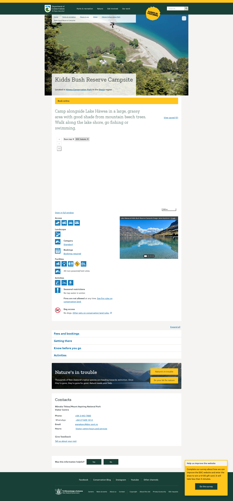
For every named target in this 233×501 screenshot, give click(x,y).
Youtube (135, 479)
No (111, 462)
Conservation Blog (102, 479)
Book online (63, 100)
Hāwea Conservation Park (111, 17)
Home (56, 17)
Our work (126, 8)
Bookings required (72, 253)
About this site (145, 491)
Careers (91, 491)
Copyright (133, 491)
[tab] (145, 256)
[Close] (225, 463)
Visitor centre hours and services (91, 428)
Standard (68, 244)
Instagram (121, 479)
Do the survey (206, 486)
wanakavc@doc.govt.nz (86, 424)
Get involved (112, 8)
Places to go (84, 17)
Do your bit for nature (164, 380)
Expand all (175, 326)
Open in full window (64, 212)
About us (113, 491)
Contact (122, 491)
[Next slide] (173, 237)
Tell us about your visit (66, 441)
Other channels (151, 479)
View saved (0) (171, 117)
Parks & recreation (85, 8)
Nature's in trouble (164, 371)
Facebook (83, 479)
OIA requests (173, 491)
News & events (102, 491)
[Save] (175, 112)
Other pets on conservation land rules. (91, 312)
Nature (100, 8)
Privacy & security (159, 491)
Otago (95, 17)
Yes (93, 462)
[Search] (186, 8)
